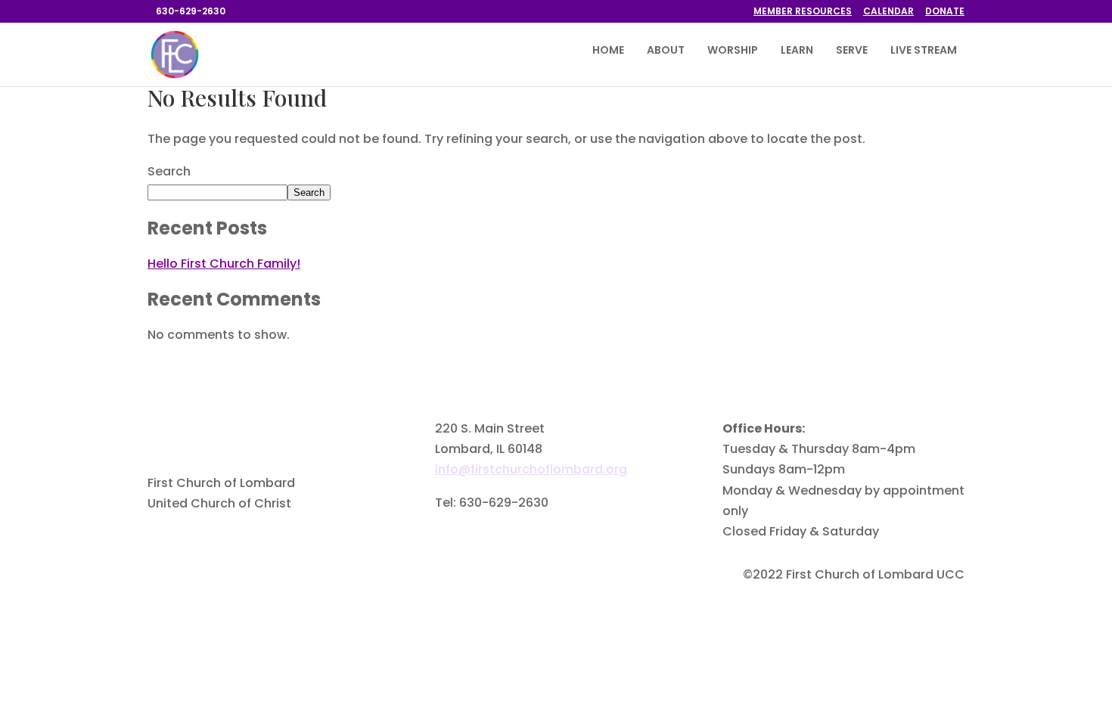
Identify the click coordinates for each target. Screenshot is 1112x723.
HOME (608, 51)
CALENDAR (888, 12)
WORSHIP (732, 51)
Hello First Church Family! (224, 263)
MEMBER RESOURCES (802, 12)
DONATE (944, 12)
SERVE (852, 51)
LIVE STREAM (923, 51)
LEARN (797, 51)
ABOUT (666, 51)
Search (169, 171)
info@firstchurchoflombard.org (531, 469)
